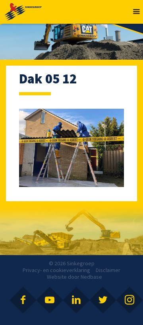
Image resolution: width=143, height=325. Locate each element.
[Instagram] (129, 300)
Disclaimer (108, 270)
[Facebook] (23, 300)
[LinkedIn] (76, 300)
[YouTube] (49, 300)
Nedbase (91, 276)
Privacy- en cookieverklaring (56, 270)
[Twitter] (102, 300)
